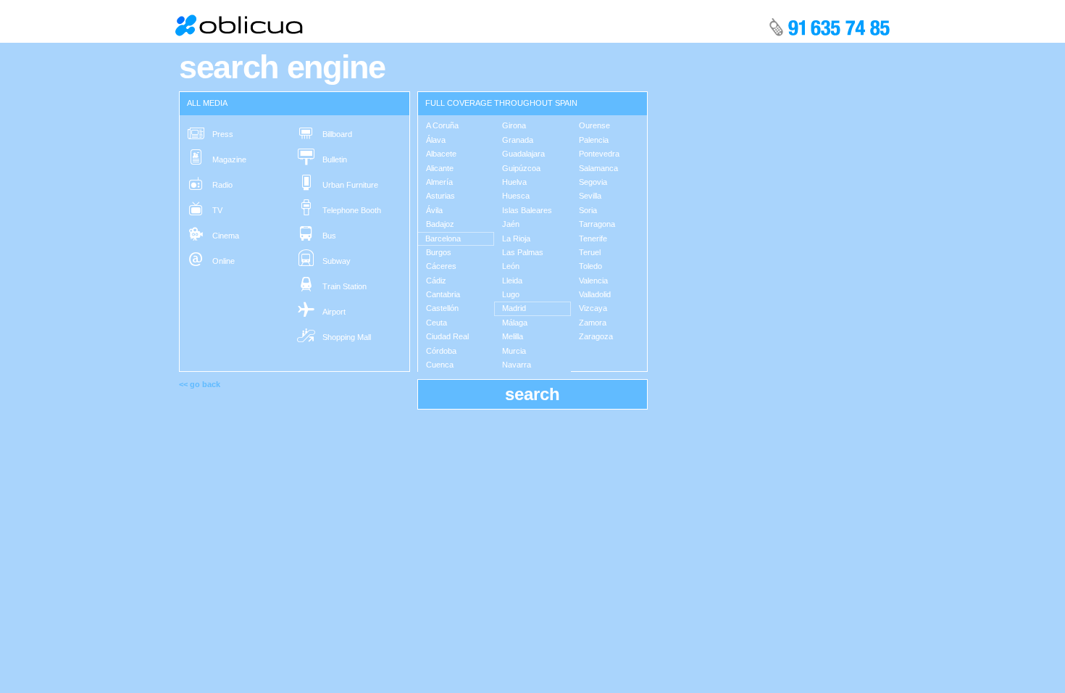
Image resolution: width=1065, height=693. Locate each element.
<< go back (199, 384)
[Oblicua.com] (239, 24)
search (532, 394)
